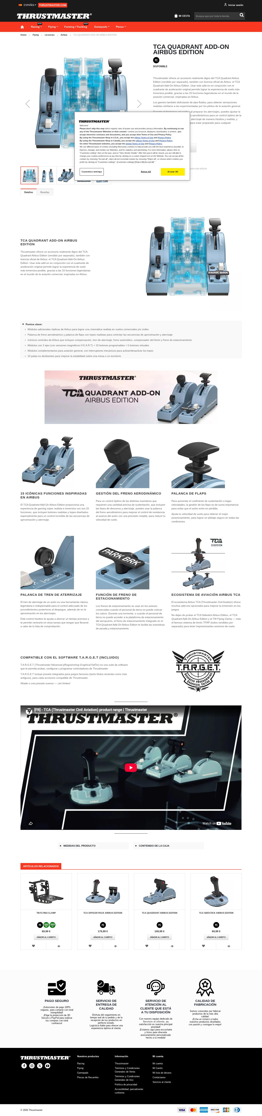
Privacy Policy (164, 138)
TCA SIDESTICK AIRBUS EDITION (216, 913)
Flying (36, 35)
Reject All (146, 172)
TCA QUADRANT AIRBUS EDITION (159, 913)
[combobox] (219, 16)
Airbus (64, 35)
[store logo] (54, 16)
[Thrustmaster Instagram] (32, 1065)
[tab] (28, 192)
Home (23, 35)
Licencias (50, 35)
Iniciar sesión (235, 5)
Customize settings (92, 172)
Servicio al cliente (154, 1021)
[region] (132, 146)
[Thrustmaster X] (39, 1065)
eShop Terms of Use (143, 138)
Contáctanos (159, 1077)
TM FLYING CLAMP (46, 913)
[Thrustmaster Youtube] (47, 1065)
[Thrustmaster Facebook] (24, 1065)
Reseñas (44, 192)
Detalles (28, 192)
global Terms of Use (135, 144)
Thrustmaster (122, 1063)
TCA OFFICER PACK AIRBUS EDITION (102, 913)
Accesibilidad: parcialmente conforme (129, 1091)
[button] (27, 5)
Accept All (173, 172)
